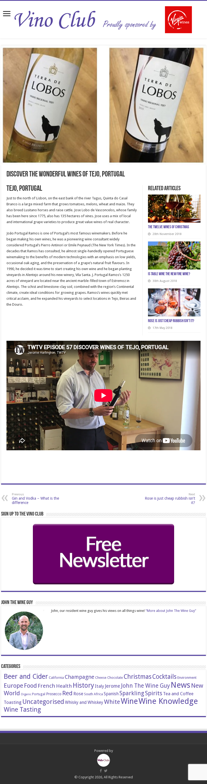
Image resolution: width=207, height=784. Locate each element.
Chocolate (115, 678)
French (46, 686)
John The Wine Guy (145, 685)
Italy (99, 686)
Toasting (13, 702)
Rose (78, 693)
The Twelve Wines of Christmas (168, 227)
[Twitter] (106, 771)
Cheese (100, 678)
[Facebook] (100, 771)
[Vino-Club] (103, 18)
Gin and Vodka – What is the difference (35, 499)
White (112, 701)
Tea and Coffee (178, 693)
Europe (13, 685)
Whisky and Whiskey (84, 702)
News (180, 685)
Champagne (79, 677)
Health (64, 686)
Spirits (153, 693)
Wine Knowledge (168, 701)
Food (30, 685)
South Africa (93, 694)
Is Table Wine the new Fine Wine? (169, 274)
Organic (26, 694)
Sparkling (131, 693)
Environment (186, 678)
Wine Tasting (22, 709)
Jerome (112, 686)
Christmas (137, 676)
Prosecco (53, 694)
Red (67, 693)
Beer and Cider (26, 676)
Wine (129, 701)
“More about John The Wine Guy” (171, 611)
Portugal (38, 694)
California (56, 678)
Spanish (111, 693)
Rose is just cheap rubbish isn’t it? (171, 321)
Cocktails (164, 676)
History (83, 685)
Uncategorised (43, 701)
